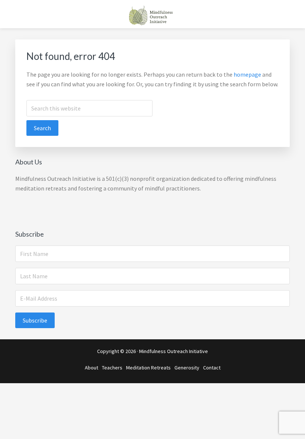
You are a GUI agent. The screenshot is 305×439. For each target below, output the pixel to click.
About (91, 367)
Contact (212, 367)
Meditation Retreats (148, 367)
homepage (247, 74)
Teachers (112, 367)
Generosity (186, 367)
